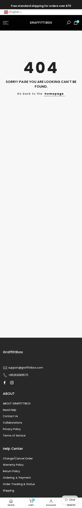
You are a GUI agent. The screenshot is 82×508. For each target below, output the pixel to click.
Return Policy (11, 471)
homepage (54, 94)
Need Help (9, 410)
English (13, 11)
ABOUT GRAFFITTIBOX (17, 403)
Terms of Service (14, 435)
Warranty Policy (13, 465)
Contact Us (10, 416)
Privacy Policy (12, 429)
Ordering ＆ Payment (17, 478)
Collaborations (12, 423)
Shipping (8, 490)
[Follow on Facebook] (4, 382)
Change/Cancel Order (18, 458)
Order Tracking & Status (19, 484)
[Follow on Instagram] (12, 382)
